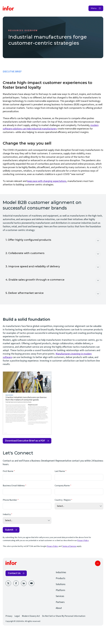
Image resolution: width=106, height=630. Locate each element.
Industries (61, 572)
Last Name (60, 471)
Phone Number (10, 499)
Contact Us (14, 573)
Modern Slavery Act (31, 616)
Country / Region (63, 499)
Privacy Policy (83, 540)
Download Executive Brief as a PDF (25, 441)
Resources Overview (23, 30)
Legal (17, 616)
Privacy (9, 616)
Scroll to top (97, 563)
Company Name (62, 485)
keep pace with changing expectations (46, 181)
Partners (60, 602)
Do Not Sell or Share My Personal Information (63, 616)
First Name (8, 471)
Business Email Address (14, 485)
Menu (93, 8)
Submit (9, 529)
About (59, 608)
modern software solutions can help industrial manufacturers (51, 127)
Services (60, 596)
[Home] (8, 8)
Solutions (60, 584)
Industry (7, 514)
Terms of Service (69, 546)
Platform (60, 590)
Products (60, 578)
